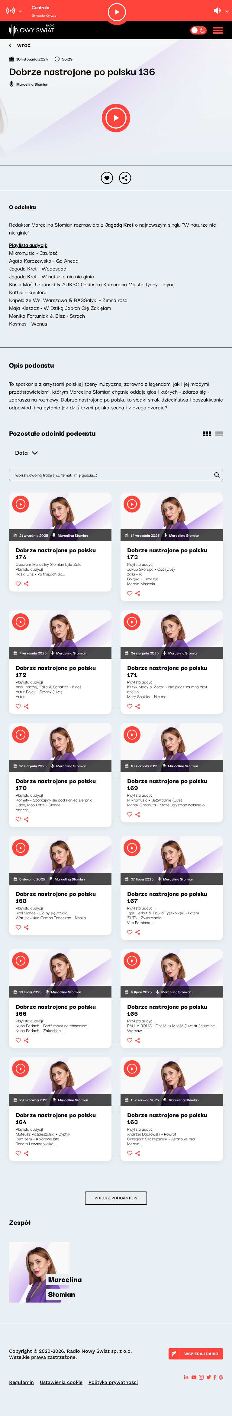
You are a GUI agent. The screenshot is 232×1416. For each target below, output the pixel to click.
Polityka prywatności (113, 1382)
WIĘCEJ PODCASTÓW (116, 1197)
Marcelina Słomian (32, 84)
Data (21, 452)
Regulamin (21, 1382)
